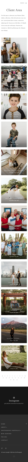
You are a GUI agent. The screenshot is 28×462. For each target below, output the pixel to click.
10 (25, 376)
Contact (4, 440)
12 (6, 378)
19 (10, 380)
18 (24, 378)
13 (9, 378)
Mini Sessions (6, 433)
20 (13, 380)
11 (3, 378)
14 (12, 378)
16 (18, 378)
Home (3, 424)
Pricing (4, 437)
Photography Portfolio (10, 430)
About (3, 427)
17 (21, 378)
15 (15, 378)
